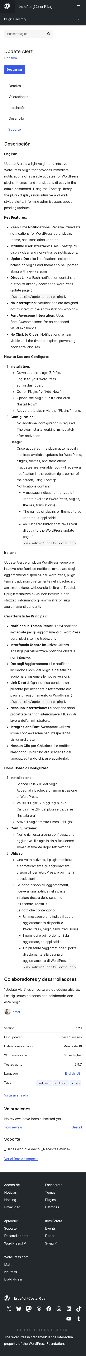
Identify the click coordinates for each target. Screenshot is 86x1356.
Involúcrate (53, 1221)
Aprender (11, 1221)
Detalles (15, 86)
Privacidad (12, 1207)
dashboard (44, 1083)
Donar (49, 1236)
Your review (13, 1127)
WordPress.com (16, 1257)
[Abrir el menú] (79, 6)
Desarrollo (16, 118)
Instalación (17, 108)
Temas (50, 1192)
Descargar (14, 69)
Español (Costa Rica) (30, 1298)
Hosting (10, 1200)
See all (77, 1127)
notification (61, 1083)
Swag (51, 1243)
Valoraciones (18, 97)
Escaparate (53, 1185)
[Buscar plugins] (48, 34)
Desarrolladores (16, 1236)
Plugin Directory (15, 19)
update (75, 1083)
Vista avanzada (16, 1095)
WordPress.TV (15, 1243)
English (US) (73, 1073)
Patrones (52, 1207)
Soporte (14, 129)
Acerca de (12, 1185)
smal (14, 58)
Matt (8, 1264)
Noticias (10, 1192)
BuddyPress (13, 1279)
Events (50, 1228)
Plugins (50, 1200)
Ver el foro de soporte (21, 1159)
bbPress (10, 1272)
